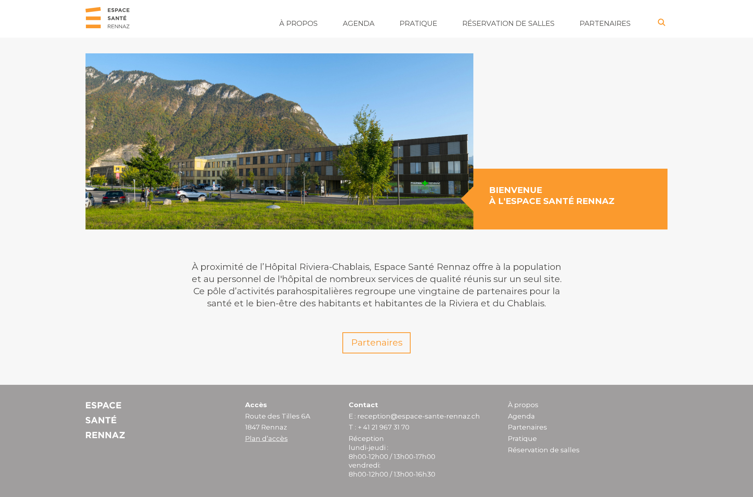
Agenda (359, 23)
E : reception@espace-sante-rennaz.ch (414, 416)
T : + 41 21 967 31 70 (379, 427)
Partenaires (605, 23)
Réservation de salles (508, 23)
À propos (298, 23)
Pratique (418, 23)
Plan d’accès (266, 438)
